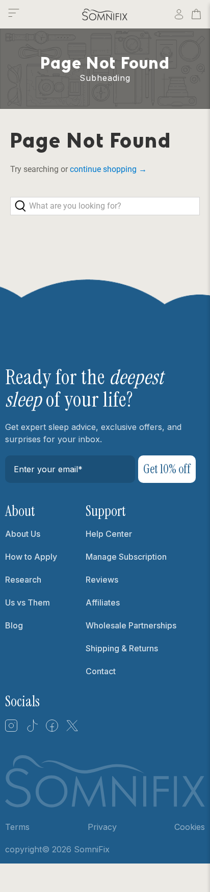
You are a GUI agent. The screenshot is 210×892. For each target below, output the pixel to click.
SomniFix (92, 849)
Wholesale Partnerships (131, 625)
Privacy (102, 827)
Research (23, 579)
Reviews (102, 579)
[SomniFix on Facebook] (52, 729)
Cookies (189, 827)
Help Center (109, 534)
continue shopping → (108, 169)
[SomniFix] (105, 14)
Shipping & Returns (122, 648)
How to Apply (31, 557)
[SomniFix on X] (72, 729)
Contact (101, 671)
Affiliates (103, 602)
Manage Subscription (126, 557)
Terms (17, 827)
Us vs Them (27, 602)
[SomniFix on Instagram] (11, 729)
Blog (14, 625)
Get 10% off (167, 469)
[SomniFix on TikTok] (31, 729)
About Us (22, 534)
